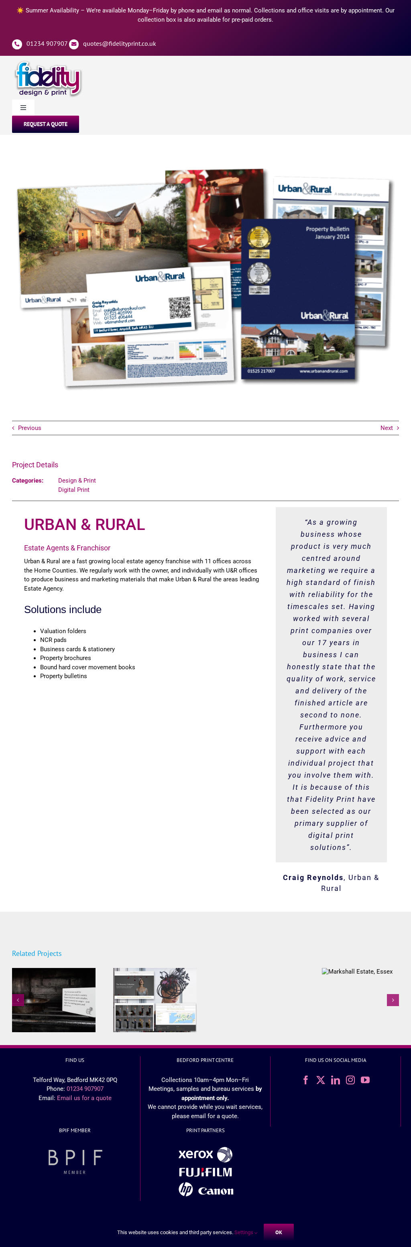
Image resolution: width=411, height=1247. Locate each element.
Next (386, 428)
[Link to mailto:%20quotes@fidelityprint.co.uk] (74, 44)
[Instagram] (350, 1080)
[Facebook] (305, 1080)
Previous (29, 428)
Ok (278, 1232)
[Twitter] (320, 1080)
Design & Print (77, 480)
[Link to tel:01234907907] (17, 44)
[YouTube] (365, 1080)
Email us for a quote (84, 1098)
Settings (244, 1232)
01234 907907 (46, 43)
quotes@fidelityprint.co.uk (119, 43)
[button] (18, 1000)
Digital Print (74, 489)
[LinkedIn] (335, 1080)
